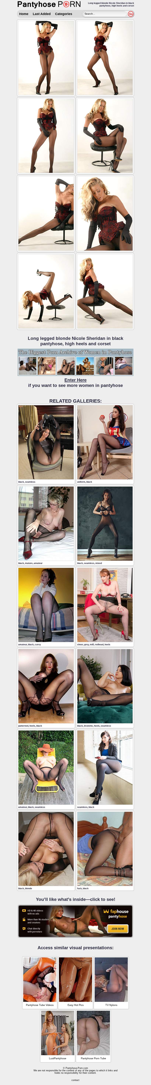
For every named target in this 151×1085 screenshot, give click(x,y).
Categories (63, 14)
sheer (80, 644)
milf (92, 644)
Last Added (42, 14)
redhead (99, 644)
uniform (81, 482)
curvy (38, 644)
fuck (79, 888)
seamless (30, 482)
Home (23, 14)
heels (107, 644)
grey (86, 644)
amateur (38, 563)
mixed (98, 563)
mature (29, 563)
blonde (28, 888)
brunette (88, 726)
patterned (23, 726)
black (21, 482)
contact (75, 1080)
